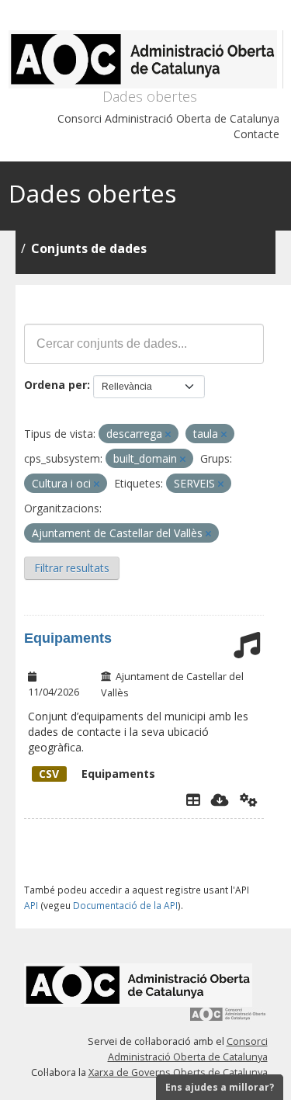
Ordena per (55, 384)
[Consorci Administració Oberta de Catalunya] (228, 1019)
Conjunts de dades (89, 248)
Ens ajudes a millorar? (219, 1087)
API (31, 905)
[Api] (249, 799)
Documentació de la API (125, 905)
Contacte (256, 134)
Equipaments (68, 638)
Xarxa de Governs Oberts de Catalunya (178, 1072)
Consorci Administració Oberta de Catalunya (168, 118)
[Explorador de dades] (193, 799)
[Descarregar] (220, 799)
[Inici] (146, 59)
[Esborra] (168, 434)
